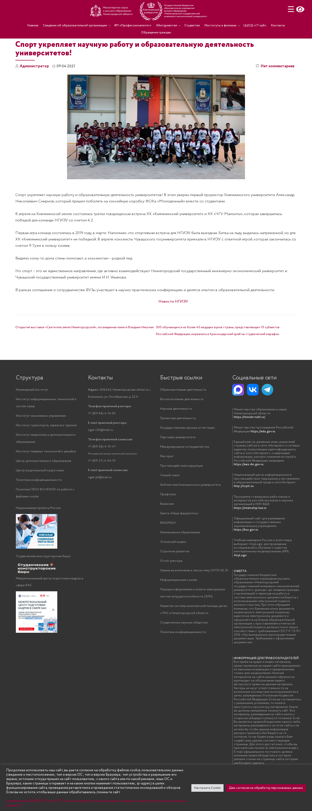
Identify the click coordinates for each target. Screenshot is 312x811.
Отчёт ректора (171, 561)
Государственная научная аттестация (187, 427)
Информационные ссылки (178, 580)
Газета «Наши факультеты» (179, 513)
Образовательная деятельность (183, 389)
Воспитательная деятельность (182, 399)
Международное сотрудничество (184, 447)
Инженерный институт (32, 389)
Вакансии (167, 504)
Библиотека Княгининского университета (190, 485)
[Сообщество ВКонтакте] (253, 390)
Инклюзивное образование (180, 532)
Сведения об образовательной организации (75, 25)
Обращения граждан (156, 32)
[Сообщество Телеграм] (267, 390)
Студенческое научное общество (184, 622)
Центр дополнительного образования (43, 461)
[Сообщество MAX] (238, 390)
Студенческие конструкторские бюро (43, 556)
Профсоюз (168, 494)
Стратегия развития (174, 551)
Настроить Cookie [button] (207, 788)
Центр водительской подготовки (40, 470)
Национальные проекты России (38, 508)
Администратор (34, 66)
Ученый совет (170, 475)
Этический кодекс (173, 542)
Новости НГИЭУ (173, 301)
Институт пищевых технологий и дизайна (46, 451)
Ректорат (167, 456)
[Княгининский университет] (149, 11)
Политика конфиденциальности (39, 480)
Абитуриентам (166, 25)
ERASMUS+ (168, 523)
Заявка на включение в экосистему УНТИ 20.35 (194, 570)
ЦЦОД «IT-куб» (255, 25)
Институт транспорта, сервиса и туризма (46, 425)
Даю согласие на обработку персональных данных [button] (266, 788)
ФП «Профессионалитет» (132, 25)
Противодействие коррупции (181, 466)
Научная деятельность (176, 408)
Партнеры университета (177, 437)
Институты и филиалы (220, 25)
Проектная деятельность (178, 418)
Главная (32, 25)
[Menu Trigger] (290, 9)
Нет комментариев (277, 66)
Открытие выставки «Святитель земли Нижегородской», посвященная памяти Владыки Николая (84, 327)
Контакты (278, 25)
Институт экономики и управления (41, 416)
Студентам (192, 25)
